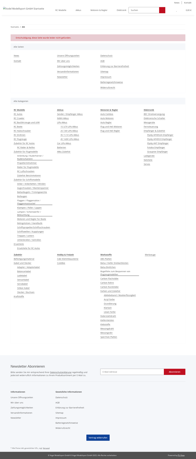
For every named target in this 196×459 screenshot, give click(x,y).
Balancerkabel (24, 271)
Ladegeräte (149, 155)
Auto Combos (106, 114)
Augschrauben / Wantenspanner (33, 188)
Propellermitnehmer (27, 163)
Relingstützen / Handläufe (29, 223)
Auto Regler (106, 122)
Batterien (61, 147)
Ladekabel (22, 275)
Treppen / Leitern (25, 235)
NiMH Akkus (63, 118)
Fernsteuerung (151, 126)
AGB (102, 61)
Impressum (105, 76)
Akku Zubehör (63, 151)
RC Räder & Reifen (26, 147)
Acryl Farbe (109, 299)
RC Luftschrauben (25, 171)
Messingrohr (106, 332)
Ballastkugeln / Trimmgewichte (32, 192)
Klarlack (107, 307)
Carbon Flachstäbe (109, 278)
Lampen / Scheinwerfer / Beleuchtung (29, 213)
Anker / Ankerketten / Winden (31, 183)
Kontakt (187, 2)
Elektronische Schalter (154, 118)
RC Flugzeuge (20, 139)
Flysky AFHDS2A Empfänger (160, 135)
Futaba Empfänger (156, 147)
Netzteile (148, 160)
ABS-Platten (106, 258)
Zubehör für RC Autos (24, 143)
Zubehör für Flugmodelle (26, 151)
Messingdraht (107, 328)
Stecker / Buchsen (25, 292)
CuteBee (61, 263)
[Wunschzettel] (176, 10)
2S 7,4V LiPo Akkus (69, 130)
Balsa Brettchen (108, 267)
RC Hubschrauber (22, 130)
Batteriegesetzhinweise (111, 82)
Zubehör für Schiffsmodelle (27, 179)
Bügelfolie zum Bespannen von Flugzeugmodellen (115, 273)
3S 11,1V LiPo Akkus (70, 135)
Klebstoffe (105, 324)
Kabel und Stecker (22, 263)
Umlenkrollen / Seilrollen (29, 239)
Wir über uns (63, 61)
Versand (46, 448)
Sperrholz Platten (108, 337)
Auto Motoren (107, 118)
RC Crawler (19, 118)
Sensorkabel (23, 279)
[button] (171, 10)
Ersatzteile (19, 244)
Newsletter (62, 76)
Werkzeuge (150, 254)
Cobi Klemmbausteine (67, 258)
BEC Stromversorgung (154, 114)
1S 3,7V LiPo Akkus (69, 126)
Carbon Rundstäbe (109, 286)
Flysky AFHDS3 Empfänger (159, 139)
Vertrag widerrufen (98, 437)
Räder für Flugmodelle (28, 167)
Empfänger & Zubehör (154, 130)
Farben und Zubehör (110, 291)
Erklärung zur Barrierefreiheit (114, 66)
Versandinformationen (68, 71)
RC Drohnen (19, 135)
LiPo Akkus (62, 122)
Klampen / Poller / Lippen (29, 207)
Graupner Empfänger (157, 151)
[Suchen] (162, 10)
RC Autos (18, 114)
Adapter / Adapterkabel (28, 267)
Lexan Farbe (110, 312)
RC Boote (18, 126)
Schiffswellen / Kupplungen (30, 231)
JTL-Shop (181, 455)
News (176, 2)
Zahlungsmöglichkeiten (68, 66)
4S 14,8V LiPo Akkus (70, 139)
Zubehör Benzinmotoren (29, 175)
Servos (147, 164)
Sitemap (104, 71)
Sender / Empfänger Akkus (70, 114)
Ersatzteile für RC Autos (28, 248)
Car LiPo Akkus (64, 143)
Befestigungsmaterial (24, 258)
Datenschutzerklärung (60, 372)
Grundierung (110, 303)
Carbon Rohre (107, 282)
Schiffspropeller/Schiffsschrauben (33, 227)
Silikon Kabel (23, 288)
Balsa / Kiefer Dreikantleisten (114, 263)
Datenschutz (106, 55)
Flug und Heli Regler (110, 130)
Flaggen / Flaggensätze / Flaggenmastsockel (28, 202)
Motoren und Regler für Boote (31, 219)
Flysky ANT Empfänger (158, 143)
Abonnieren (174, 371)
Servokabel (22, 283)
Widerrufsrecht (107, 87)
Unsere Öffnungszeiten (68, 55)
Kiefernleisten (107, 320)
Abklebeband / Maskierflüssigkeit (120, 295)
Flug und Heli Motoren (111, 126)
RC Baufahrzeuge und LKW (27, 122)
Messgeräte (149, 122)
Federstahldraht (108, 316)
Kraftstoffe (19, 296)
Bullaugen (22, 196)
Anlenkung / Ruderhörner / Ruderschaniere (30, 157)
